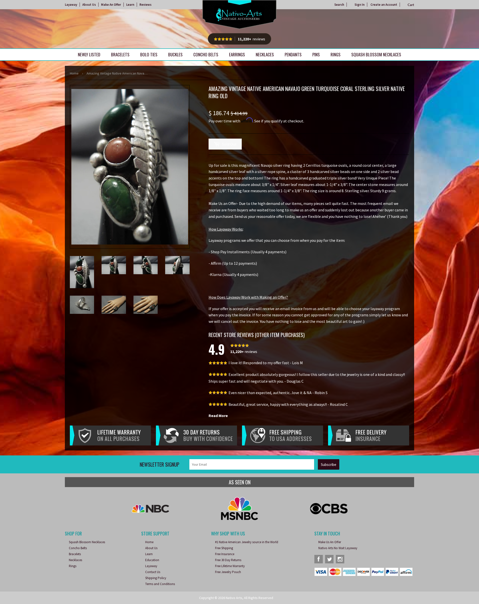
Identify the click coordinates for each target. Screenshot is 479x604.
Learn (130, 4)
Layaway (71, 4)
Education (152, 560)
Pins (316, 54)
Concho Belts (205, 54)
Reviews (145, 4)
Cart (411, 5)
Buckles (175, 54)
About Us (89, 4)
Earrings (237, 54)
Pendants (293, 54)
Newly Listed (89, 54)
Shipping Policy (155, 578)
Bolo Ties (148, 54)
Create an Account (383, 4)
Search (339, 4)
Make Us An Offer (329, 542)
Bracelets (120, 54)
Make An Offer (111, 4)
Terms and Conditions (160, 584)
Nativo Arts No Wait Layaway (337, 548)
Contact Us (152, 572)
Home (74, 73)
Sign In (359, 4)
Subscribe (328, 464)
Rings (336, 54)
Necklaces (265, 54)
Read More (218, 415)
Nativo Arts (234, 598)
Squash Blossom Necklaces (376, 54)
